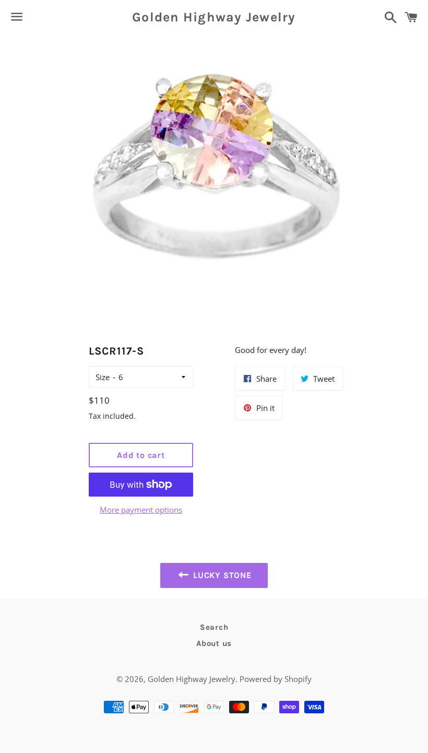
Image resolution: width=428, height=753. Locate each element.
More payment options (141, 509)
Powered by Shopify (276, 679)
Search (214, 627)
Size (103, 377)
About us (214, 643)
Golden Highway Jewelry (214, 17)
